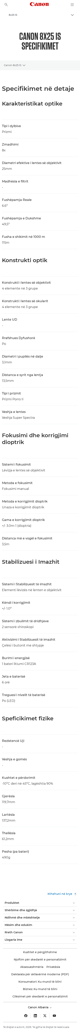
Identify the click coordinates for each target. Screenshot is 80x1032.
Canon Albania (38, 1007)
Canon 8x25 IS (12, 65)
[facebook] (25, 1015)
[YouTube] (54, 1015)
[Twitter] (44, 1015)
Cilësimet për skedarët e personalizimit (40, 996)
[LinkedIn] (35, 1015)
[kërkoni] (6, 5)
